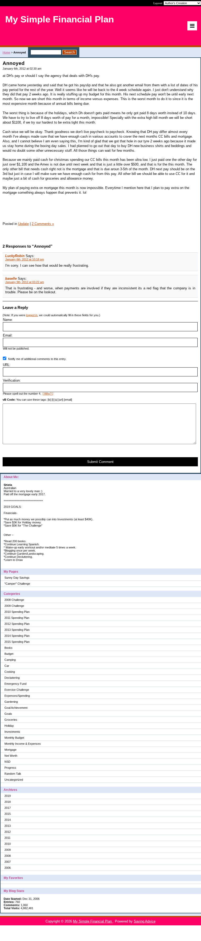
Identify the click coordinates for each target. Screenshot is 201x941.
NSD (7, 761)
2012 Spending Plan (17, 623)
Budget (8, 653)
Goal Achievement (15, 707)
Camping (10, 659)
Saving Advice (144, 921)
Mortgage (10, 749)
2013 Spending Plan (17, 629)
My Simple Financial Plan (93, 921)
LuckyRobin (15, 256)
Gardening (11, 701)
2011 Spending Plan (16, 617)
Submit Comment (100, 462)
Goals (8, 713)
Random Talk (12, 773)
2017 (7, 807)
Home (6, 52)
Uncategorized (13, 779)
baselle (11, 278)
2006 (7, 867)
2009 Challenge (14, 605)
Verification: (12, 380)
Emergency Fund (15, 683)
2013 (7, 825)
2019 (7, 795)
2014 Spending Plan (17, 635)
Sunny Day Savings (17, 577)
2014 (7, 819)
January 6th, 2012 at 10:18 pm (24, 259)
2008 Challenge (14, 599)
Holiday (9, 725)
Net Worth (10, 755)
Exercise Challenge (16, 689)
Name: (8, 320)
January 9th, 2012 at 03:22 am (24, 282)
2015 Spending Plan (17, 641)
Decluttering (12, 677)
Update (23, 224)
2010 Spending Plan (17, 611)
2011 (7, 837)
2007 (7, 861)
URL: (6, 365)
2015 (7, 813)
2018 (7, 801)
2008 (7, 855)
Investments (12, 731)
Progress (10, 767)
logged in (31, 315)
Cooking (9, 671)
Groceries (10, 719)
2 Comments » (43, 224)
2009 (7, 849)
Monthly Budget (14, 737)
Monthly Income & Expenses (22, 743)
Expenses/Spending (17, 695)
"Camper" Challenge (17, 583)
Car (6, 665)
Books (8, 647)
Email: (8, 335)
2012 (7, 831)
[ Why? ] (48, 393)
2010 (7, 843)
